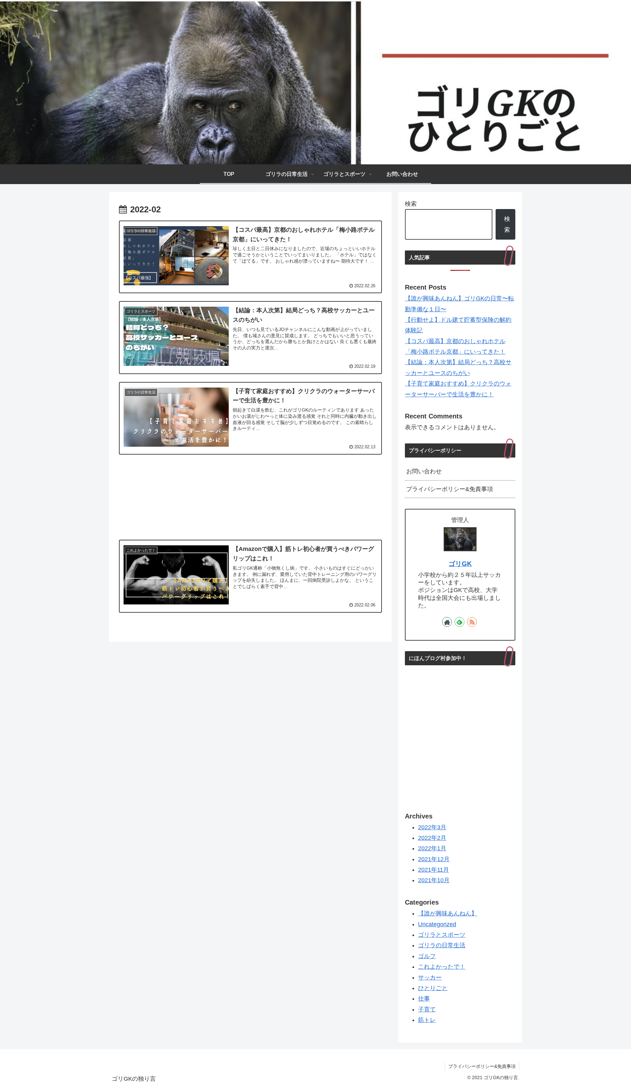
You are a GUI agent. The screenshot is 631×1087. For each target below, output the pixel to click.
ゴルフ (427, 956)
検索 (411, 204)
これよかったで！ (441, 967)
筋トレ (427, 1020)
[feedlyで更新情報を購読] (459, 622)
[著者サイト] (447, 622)
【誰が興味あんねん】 (447, 913)
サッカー (430, 977)
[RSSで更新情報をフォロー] (472, 622)
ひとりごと (433, 988)
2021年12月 (434, 859)
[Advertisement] (250, 495)
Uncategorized (437, 924)
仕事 (424, 999)
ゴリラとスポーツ (441, 935)
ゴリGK (460, 563)
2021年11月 (433, 869)
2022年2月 (432, 838)
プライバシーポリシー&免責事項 (449, 489)
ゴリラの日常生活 (441, 945)
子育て (427, 1009)
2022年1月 (432, 848)
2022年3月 (432, 827)
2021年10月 (434, 880)
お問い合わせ (424, 471)
